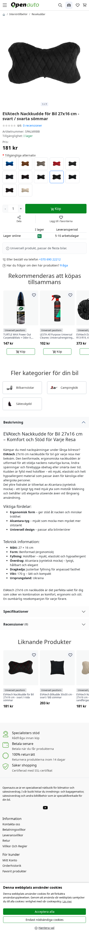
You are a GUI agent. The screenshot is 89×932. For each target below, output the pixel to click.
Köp (57, 208)
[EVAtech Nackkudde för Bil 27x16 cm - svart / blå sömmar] (9, 177)
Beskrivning (13, 422)
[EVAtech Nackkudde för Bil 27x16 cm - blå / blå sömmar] (9, 163)
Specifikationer (15, 611)
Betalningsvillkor (14, 830)
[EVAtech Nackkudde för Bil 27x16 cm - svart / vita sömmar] (72, 163)
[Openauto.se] (26, 5)
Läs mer (67, 901)
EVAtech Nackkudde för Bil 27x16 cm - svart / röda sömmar (18, 697)
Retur (6, 840)
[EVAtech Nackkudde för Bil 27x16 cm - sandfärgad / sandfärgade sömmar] (25, 190)
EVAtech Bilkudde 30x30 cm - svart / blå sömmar (56, 696)
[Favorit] (77, 5)
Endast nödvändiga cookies (45, 920)
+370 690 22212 (50, 259)
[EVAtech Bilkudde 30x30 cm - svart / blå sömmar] (57, 667)
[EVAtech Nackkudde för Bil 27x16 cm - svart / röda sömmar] (25, 177)
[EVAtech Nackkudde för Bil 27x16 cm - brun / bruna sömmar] (25, 163)
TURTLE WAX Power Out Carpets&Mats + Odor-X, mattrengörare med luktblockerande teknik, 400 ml (19, 336)
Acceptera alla (44, 912)
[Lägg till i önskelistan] (34, 295)
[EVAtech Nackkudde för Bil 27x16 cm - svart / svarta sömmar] (41, 177)
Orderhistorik (11, 866)
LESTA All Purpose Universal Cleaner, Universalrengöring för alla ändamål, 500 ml (56, 336)
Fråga (64, 265)
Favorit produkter (14, 871)
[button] (69, 5)
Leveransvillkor (12, 835)
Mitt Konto (9, 860)
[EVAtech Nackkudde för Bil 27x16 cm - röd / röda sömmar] (57, 163)
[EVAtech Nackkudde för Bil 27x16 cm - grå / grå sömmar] (41, 163)
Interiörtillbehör (18, 14)
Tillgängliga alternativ (20, 155)
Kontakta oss (11, 824)
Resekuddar (38, 14)
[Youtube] (45, 807)
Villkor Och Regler (14, 846)
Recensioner (15, 624)
